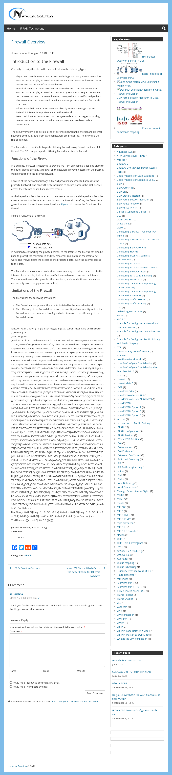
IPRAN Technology (32, 28)
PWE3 (120, 547)
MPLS (120, 511)
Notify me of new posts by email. (30, 686)
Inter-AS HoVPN (125, 391)
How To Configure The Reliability (135, 363)
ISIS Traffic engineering (129, 467)
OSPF (120, 538)
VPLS (119, 610)
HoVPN (121, 355)
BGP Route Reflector (128, 203)
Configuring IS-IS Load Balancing (134, 275)
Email (46, 671)
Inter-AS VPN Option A (129, 407)
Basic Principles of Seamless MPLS (136, 179)
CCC (119, 215)
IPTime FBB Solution (128, 439)
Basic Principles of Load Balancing (135, 175)
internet (121, 419)
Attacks (121, 159)
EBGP (120, 315)
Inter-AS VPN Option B (129, 411)
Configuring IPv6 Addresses (132, 271)
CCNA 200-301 (125, 219)
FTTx (119, 347)
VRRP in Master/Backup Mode (133, 634)
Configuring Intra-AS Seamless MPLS (137, 267)
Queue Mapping (125, 562)
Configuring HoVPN (127, 251)
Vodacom (122, 606)
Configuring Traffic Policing (131, 299)
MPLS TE (122, 527)
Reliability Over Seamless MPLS (134, 571)
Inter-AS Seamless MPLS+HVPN (134, 399)
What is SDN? (119, 683)
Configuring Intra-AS (128, 263)
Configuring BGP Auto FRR (131, 247)
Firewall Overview (28, 42)
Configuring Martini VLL (129, 279)
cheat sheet (123, 223)
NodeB (121, 534)
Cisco (120, 227)
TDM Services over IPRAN (131, 590)
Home (11, 28)
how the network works (130, 359)
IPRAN (27, 555)
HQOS (120, 375)
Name (13, 671)
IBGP (119, 387)
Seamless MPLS (125, 582)
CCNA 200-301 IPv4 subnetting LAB (131, 671)
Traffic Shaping (125, 598)
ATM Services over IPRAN (131, 155)
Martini (120, 495)
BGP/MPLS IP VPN (127, 207)
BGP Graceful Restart (128, 195)
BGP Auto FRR (125, 187)
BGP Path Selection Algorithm (133, 199)
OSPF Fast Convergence (130, 543)
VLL (119, 602)
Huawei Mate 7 (125, 383)
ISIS (119, 463)
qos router (122, 558)
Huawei (121, 379)
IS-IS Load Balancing (128, 459)
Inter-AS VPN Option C (129, 415)
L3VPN (120, 479)
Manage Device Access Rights (133, 491)
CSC (119, 307)
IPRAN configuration (128, 431)
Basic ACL (122, 163)
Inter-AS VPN (124, 403)
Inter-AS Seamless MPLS (130, 395)
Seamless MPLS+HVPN (129, 586)
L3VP (119, 475)
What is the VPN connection (132, 638)
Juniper (120, 471)
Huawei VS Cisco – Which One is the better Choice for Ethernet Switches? (83, 572)
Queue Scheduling (126, 567)
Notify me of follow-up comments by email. (36, 682)
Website (81, 671)
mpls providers (125, 523)
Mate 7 (121, 499)
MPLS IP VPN (124, 519)
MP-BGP (121, 507)
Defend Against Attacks (129, 311)
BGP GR (121, 191)
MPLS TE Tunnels (126, 531)
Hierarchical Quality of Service (133, 351)
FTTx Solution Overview (27, 568)
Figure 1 (65, 204)
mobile (120, 503)
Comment (16, 631)
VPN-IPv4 (122, 618)
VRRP (120, 626)
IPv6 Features (124, 451)
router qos (122, 578)
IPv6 (119, 443)
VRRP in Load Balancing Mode (133, 630)
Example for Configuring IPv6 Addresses (138, 331)
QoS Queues (124, 554)
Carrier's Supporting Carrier (131, 211)
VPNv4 (120, 622)
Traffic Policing (125, 594)
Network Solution (17, 766)
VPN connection (125, 614)
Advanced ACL (125, 151)
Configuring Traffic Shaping (131, 303)
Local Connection (126, 487)
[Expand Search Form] (164, 28)
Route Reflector (125, 574)
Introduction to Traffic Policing (133, 423)
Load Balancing (125, 483)
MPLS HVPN (123, 514)
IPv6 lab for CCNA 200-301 (126, 660)
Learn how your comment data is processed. (75, 701)
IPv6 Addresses (125, 447)
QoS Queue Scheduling (129, 551)
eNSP (120, 319)
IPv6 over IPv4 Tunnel (129, 455)
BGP (119, 183)
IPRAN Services (125, 435)
